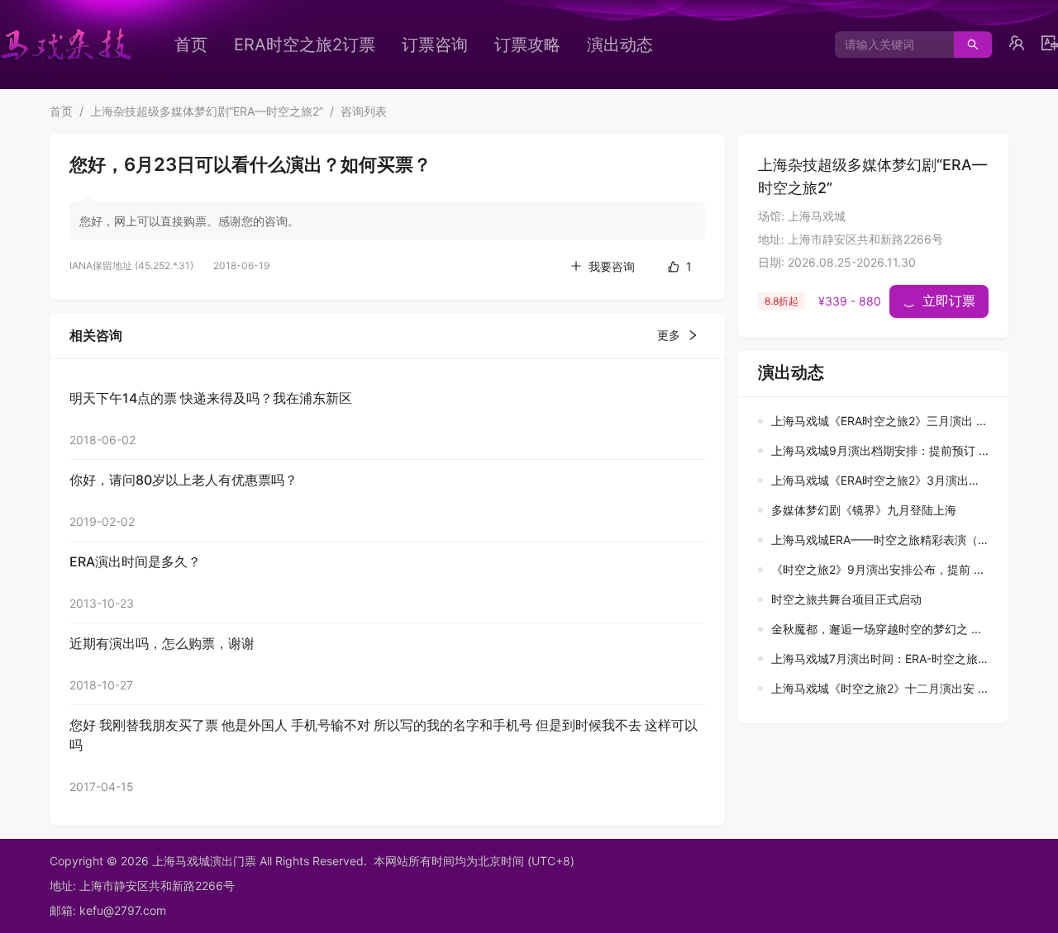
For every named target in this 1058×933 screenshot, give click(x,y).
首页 (190, 44)
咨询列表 (364, 111)
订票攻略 (527, 44)
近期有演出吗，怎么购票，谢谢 (162, 643)
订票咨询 (435, 44)
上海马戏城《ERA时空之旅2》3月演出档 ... (882, 480)
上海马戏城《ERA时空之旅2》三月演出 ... (878, 421)
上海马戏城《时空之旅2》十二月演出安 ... (879, 688)
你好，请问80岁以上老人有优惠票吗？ (183, 479)
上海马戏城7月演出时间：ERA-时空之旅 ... (881, 658)
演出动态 (620, 44)
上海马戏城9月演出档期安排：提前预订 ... (880, 450)
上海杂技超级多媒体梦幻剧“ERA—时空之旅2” (206, 111)
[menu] (442, 45)
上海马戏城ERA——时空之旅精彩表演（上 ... (887, 540)
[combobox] (888, 45)
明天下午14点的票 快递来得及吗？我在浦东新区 (210, 398)
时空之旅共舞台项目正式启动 (846, 599)
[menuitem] (191, 45)
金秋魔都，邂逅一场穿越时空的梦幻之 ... (876, 629)
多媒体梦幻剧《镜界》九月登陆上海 (863, 510)
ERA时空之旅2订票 (304, 44)
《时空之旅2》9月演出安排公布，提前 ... (877, 569)
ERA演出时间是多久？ (135, 561)
